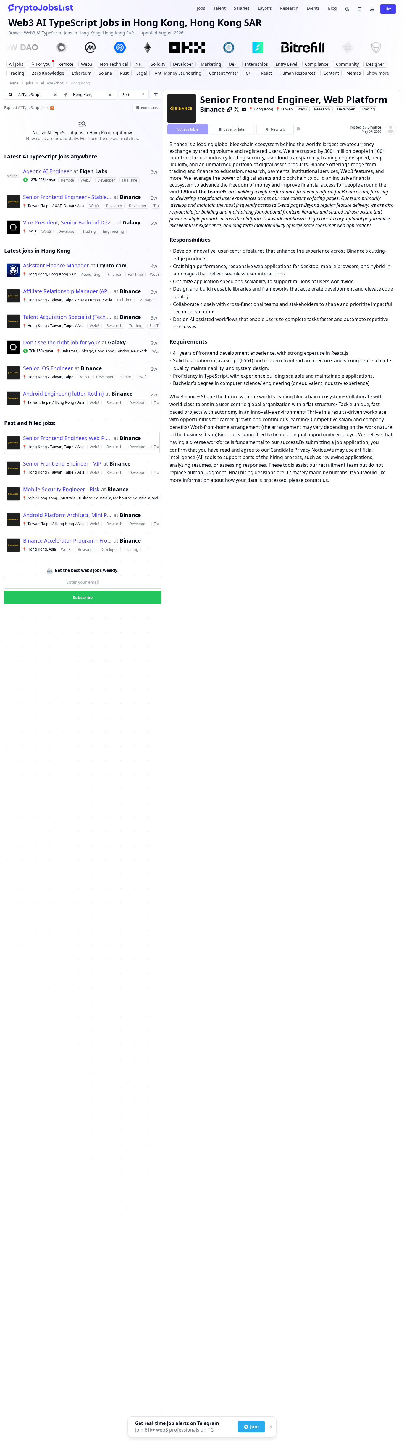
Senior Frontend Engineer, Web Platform (67, 438)
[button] (110, 95)
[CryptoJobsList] (40, 8)
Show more (378, 73)
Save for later (235, 129)
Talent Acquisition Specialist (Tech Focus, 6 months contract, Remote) (67, 317)
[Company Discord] (244, 109)
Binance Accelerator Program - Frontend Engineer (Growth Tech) (67, 540)
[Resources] (359, 8)
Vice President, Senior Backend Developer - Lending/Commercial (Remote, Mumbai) (69, 222)
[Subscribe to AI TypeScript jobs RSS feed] (51, 107)
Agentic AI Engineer (47, 171)
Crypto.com (112, 265)
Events (313, 8)
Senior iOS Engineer (48, 368)
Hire (388, 9)
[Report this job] (299, 129)
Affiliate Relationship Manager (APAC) (67, 291)
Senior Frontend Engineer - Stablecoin (67, 197)
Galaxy (131, 222)
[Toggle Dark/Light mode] (347, 8)
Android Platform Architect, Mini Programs (67, 515)
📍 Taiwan (284, 109)
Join (254, 1426)
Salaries (242, 8)
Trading (368, 109)
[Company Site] (229, 109)
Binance (130, 197)
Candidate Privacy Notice (298, 449)
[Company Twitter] (236, 109)
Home (13, 83)
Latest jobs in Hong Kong (37, 250)
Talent (220, 8)
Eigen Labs (93, 171)
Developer (346, 109)
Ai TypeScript (52, 83)
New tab (278, 129)
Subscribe (83, 597)
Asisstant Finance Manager (56, 265)
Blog (332, 8)
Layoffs (265, 8)
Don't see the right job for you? (61, 342)
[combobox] (134, 95)
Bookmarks (149, 108)
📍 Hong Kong (260, 109)
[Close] (270, 1427)
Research (289, 8)
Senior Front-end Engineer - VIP (62, 463)
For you (43, 64)
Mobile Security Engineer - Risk (61, 489)
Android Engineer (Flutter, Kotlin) (63, 394)
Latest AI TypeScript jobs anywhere (50, 156)
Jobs (201, 8)
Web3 (302, 109)
